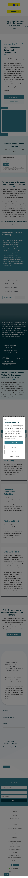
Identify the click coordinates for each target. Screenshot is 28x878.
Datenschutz (11, 456)
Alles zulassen (14, 442)
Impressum (17, 456)
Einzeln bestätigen (14, 451)
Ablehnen (14, 447)
